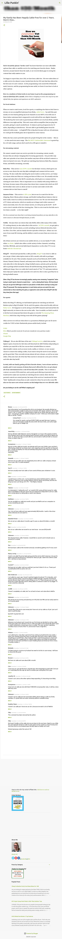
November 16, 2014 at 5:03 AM (21, 565)
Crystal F (11, 565)
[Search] (60, 3)
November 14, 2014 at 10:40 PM (25, 518)
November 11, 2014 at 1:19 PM (19, 468)
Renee (10, 407)
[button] (4, 25)
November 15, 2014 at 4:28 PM (21, 535)
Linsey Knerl (17, 418)
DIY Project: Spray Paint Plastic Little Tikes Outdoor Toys (27, 901)
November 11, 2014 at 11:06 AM (23, 444)
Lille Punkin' (12, 2)
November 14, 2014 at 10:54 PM (18, 527)
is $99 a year (27, 194)
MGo (4, 331)
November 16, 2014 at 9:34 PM (21, 597)
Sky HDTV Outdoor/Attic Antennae (39, 140)
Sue (9, 545)
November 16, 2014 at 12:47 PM (20, 589)
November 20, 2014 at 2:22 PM (21, 658)
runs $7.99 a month (26, 169)
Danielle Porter (13, 518)
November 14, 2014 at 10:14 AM (20, 487)
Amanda (10, 458)
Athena (10, 632)
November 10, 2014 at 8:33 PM (20, 407)
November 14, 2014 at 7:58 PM (21, 499)
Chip (9, 712)
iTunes (5, 333)
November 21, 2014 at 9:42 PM (18, 712)
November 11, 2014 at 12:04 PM (21, 458)
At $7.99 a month (44, 225)
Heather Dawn (12, 704)
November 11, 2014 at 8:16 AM (22, 431)
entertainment (16, 392)
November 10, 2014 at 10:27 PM (28, 418)
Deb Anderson (12, 574)
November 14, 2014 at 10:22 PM (21, 509)
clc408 (10, 589)
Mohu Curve (7, 308)
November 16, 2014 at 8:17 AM (25, 574)
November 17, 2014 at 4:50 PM (20, 632)
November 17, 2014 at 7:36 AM (21, 607)
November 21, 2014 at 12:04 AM (18, 666)
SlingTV (39, 254)
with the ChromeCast (14, 248)
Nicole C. (11, 658)
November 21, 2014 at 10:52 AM (23, 676)
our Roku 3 (11, 243)
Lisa (9, 476)
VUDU (5, 328)
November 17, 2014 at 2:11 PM (21, 619)
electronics (7, 392)
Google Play (7, 336)
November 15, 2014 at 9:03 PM (24, 553)
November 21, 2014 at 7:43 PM (25, 704)
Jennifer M (11, 676)
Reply (10, 428)
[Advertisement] (31, 772)
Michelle (10, 648)
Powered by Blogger (32, 933)
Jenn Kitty (11, 431)
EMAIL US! (15, 854)
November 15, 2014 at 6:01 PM (18, 545)
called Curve (40, 112)
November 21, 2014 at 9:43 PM (18, 721)
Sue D (10, 468)
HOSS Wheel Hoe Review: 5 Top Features (22, 916)
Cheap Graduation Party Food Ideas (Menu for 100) (25, 886)
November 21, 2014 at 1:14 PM (23, 684)
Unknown (11, 509)
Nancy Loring (12, 553)
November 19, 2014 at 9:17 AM (21, 648)
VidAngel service (37, 341)
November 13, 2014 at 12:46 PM (18, 476)
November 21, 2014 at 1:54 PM (21, 694)
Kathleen (11, 499)
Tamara (10, 487)
